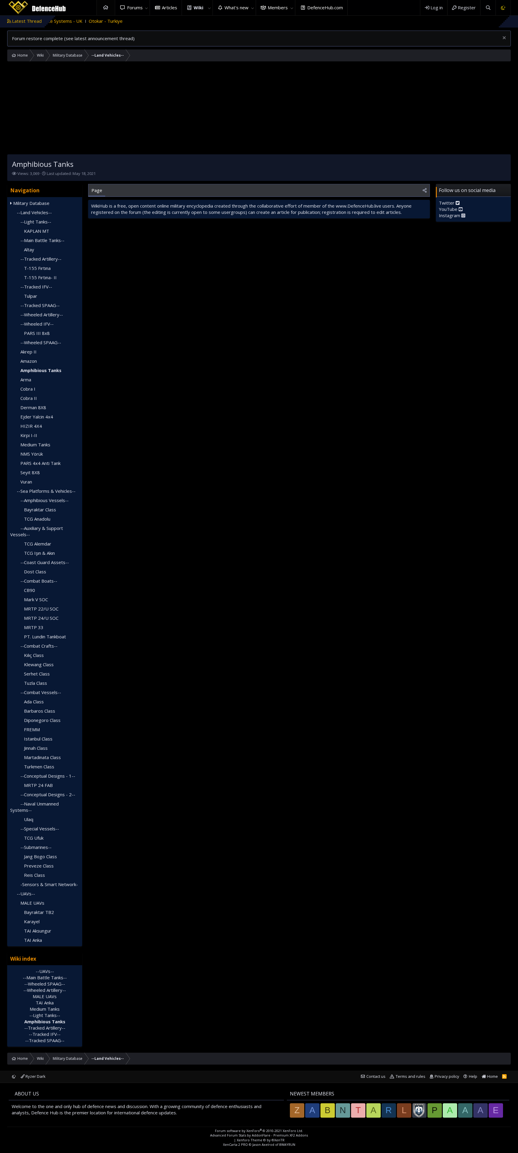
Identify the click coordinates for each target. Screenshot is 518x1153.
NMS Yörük (31, 454)
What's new (237, 7)
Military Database (31, 203)
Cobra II (28, 398)
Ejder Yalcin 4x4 (36, 417)
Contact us (376, 1076)
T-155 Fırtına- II (40, 277)
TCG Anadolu (37, 519)
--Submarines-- (36, 847)
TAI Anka (33, 940)
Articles (169, 7)
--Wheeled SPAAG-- (40, 342)
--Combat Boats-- (38, 581)
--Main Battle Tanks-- (42, 240)
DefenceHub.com (325, 7)
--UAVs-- (26, 894)
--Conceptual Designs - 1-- (47, 776)
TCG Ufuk (33, 838)
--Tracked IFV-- (36, 287)
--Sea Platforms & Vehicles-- (46, 491)
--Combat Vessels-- (40, 692)
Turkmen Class (39, 767)
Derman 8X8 (33, 407)
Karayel (32, 921)
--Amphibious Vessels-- (44, 500)
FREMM (32, 729)
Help (473, 1076)
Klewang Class (39, 664)
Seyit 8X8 (30, 472)
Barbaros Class (39, 711)
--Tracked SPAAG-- (40, 305)
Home (106, 7)
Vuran (26, 482)
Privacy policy (447, 1076)
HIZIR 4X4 (31, 426)
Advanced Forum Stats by (259, 1135)
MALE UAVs (32, 903)
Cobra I (27, 389)
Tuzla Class (35, 683)
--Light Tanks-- (35, 222)
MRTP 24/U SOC (41, 618)
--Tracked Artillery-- (40, 259)
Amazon (28, 361)
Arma (25, 380)
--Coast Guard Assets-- (44, 562)
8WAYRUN (287, 1144)
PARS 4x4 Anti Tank (40, 463)
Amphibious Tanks (40, 370)
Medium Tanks (35, 445)
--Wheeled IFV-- (37, 324)
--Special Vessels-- (39, 829)
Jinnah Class (36, 748)
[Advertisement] (259, 109)
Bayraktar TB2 (39, 912)
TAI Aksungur (37, 931)
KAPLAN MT (36, 231)
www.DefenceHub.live (358, 206)
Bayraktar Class (40, 510)
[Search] (488, 7)
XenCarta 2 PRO (235, 1144)
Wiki (198, 7)
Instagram (450, 215)
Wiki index (23, 958)
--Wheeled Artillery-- (41, 315)
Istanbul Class (38, 739)
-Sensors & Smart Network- (49, 884)
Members (278, 7)
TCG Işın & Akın (39, 553)
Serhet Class (37, 674)
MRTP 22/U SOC (41, 609)
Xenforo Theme (260, 1140)
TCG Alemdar (37, 544)
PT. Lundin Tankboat (45, 637)
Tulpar (30, 296)
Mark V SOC (36, 599)
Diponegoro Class (42, 720)
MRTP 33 (33, 627)
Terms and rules (410, 1076)
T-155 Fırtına (37, 268)
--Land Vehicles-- (34, 212)
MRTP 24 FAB (38, 785)
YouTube (449, 209)
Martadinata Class (42, 757)
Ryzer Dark (35, 1076)
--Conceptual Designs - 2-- (47, 794)
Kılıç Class (34, 655)
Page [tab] (96, 190)
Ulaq (28, 819)
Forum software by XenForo (259, 1130)
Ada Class (34, 702)
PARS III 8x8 (37, 333)
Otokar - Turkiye (77, 21)
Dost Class (35, 572)
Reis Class (34, 875)
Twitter (447, 203)
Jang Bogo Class (40, 856)
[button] (146, 7)
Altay (29, 250)
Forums (135, 7)
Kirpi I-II (28, 435)
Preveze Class (39, 866)
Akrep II (28, 352)
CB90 (29, 590)
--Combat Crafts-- (39, 646)
